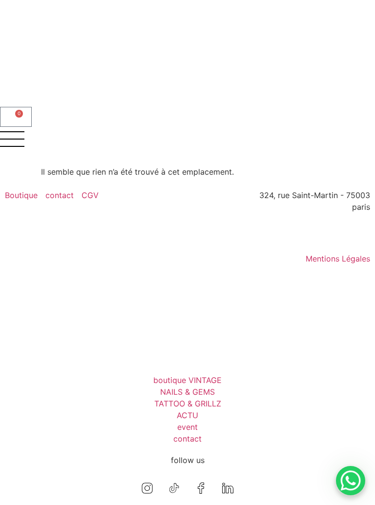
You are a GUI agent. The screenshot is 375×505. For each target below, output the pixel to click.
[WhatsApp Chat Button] (350, 480)
